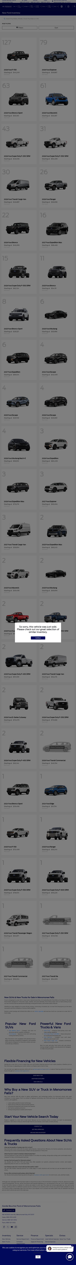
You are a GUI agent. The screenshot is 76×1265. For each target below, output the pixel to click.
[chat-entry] (69, 1257)
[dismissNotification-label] (72, 1245)
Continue (38, 638)
